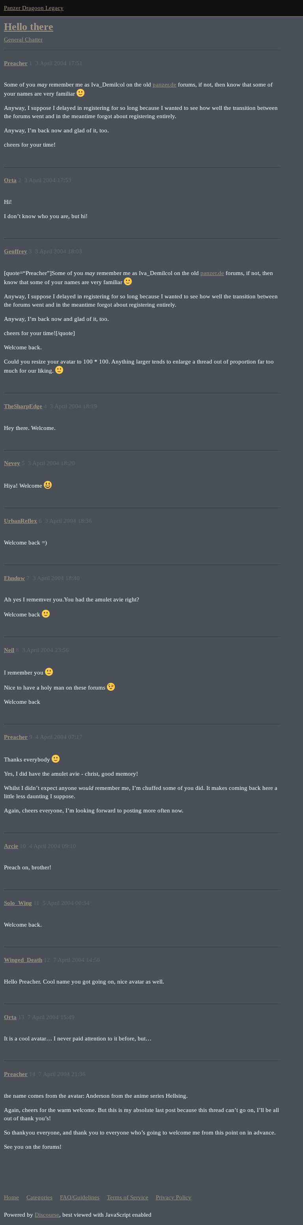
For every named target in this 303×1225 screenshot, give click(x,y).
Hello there (28, 26)
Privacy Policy (173, 1197)
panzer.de (164, 84)
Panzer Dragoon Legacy (34, 8)
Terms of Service (127, 1197)
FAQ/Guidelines (79, 1197)
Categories (39, 1197)
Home (11, 1197)
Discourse (47, 1215)
